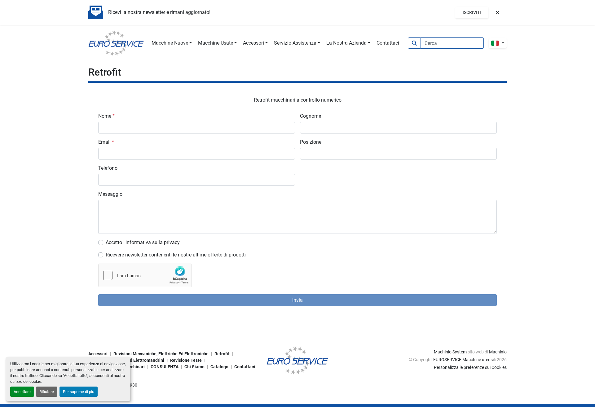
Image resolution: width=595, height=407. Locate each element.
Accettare (22, 391)
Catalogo (219, 366)
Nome (106, 116)
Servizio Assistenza (295, 43)
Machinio (498, 351)
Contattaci (388, 43)
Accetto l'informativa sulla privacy (143, 242)
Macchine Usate (215, 43)
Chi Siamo (194, 366)
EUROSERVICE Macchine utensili (464, 359)
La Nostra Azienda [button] (346, 43)
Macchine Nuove (170, 43)
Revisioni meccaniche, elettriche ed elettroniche (161, 353)
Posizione (310, 142)
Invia (297, 300)
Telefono (107, 168)
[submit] (414, 43)
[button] (172, 43)
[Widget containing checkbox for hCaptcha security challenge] (145, 275)
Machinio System (450, 351)
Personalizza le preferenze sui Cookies (470, 367)
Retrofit (222, 353)
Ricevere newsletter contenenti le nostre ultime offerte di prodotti (176, 255)
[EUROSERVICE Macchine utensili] (297, 359)
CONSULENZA (164, 366)
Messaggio (110, 194)
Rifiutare (46, 391)
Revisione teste (186, 360)
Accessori (253, 43)
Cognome (310, 116)
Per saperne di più (78, 391)
